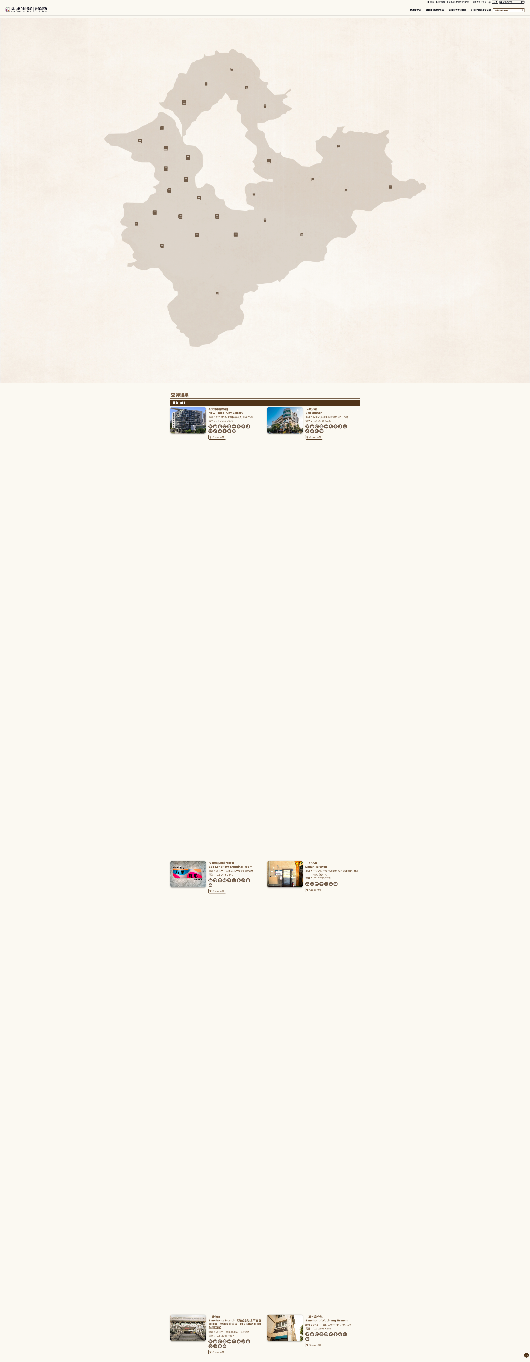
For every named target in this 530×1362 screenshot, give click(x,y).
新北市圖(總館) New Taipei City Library (225, 410)
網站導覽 (441, 2)
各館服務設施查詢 (435, 10)
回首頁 (431, 2)
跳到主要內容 (7, 2)
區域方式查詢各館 (457, 10)
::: (1, 2)
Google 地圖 (218, 437)
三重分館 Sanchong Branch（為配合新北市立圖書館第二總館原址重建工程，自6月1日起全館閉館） (234, 1322)
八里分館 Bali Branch (314, 410)
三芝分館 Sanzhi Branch (316, 864)
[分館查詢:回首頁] (26, 9)
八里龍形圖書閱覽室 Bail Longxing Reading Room (230, 864)
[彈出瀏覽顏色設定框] (489, 2)
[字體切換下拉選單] (495, 2)
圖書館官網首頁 (479, 2)
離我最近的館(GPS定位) (458, 2)
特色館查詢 (415, 10)
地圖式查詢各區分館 (481, 10)
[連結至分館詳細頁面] (198, 198)
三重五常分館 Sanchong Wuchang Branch (326, 1318)
